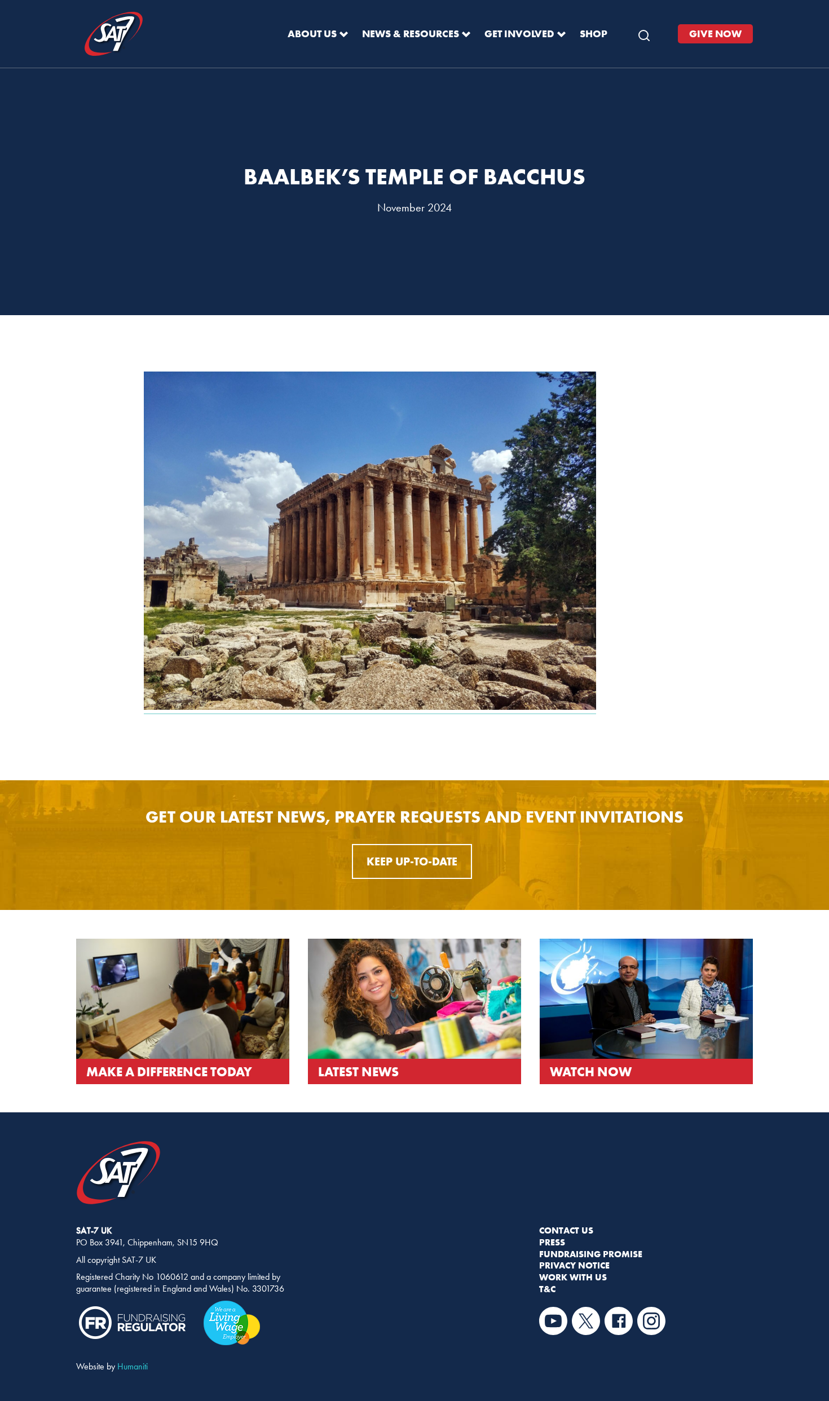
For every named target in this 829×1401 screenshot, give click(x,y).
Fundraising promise (590, 1253)
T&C (547, 1288)
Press (552, 1242)
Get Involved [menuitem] (519, 33)
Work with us (573, 1277)
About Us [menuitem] (312, 33)
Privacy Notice (574, 1265)
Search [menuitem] (644, 32)
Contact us (566, 1230)
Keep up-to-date (412, 861)
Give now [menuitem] (715, 33)
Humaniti (132, 1366)
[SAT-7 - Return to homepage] (113, 34)
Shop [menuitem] (593, 33)
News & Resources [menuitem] (410, 33)
